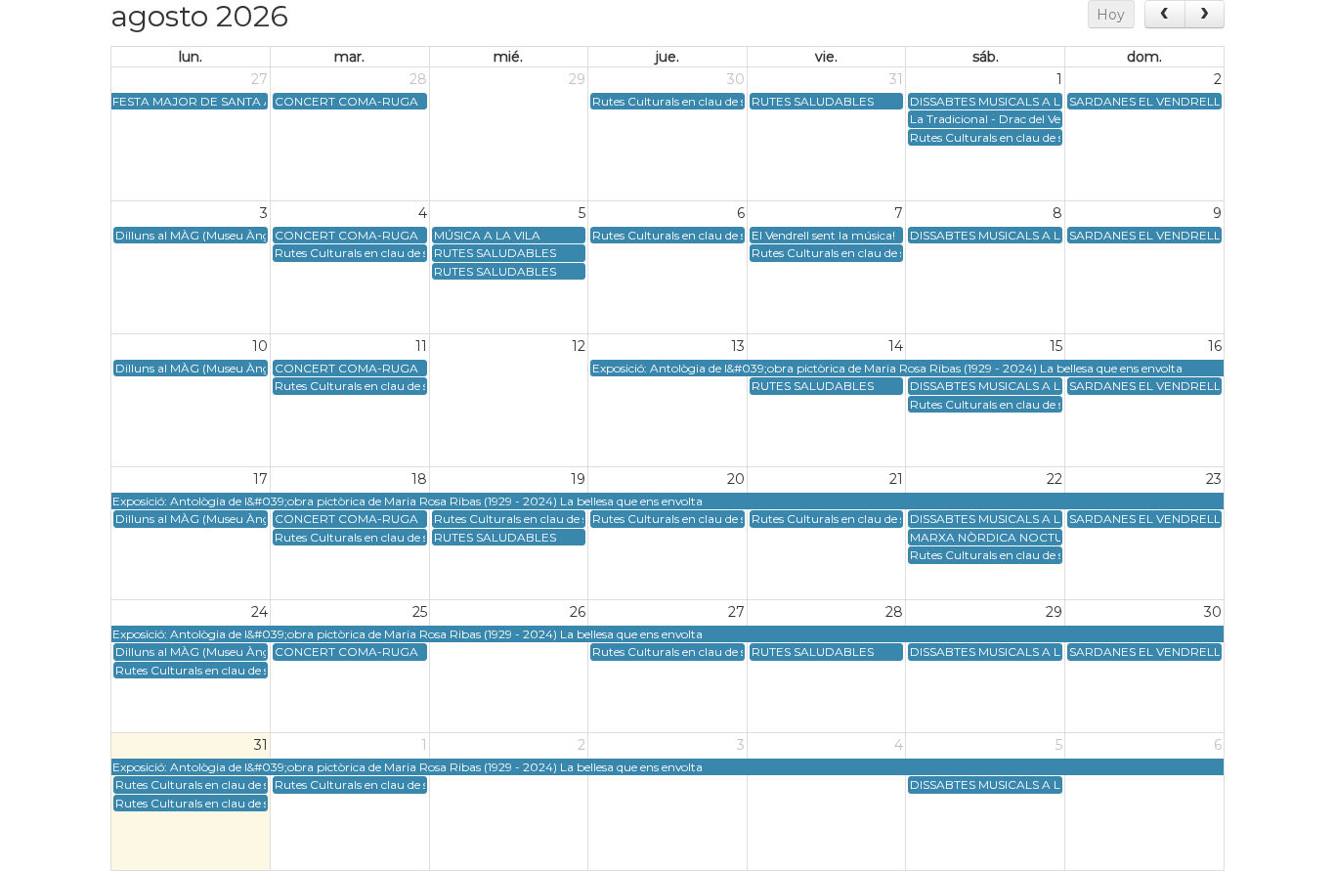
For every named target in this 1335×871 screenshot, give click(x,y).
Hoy (1111, 14)
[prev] (1164, 14)
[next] (1204, 14)
